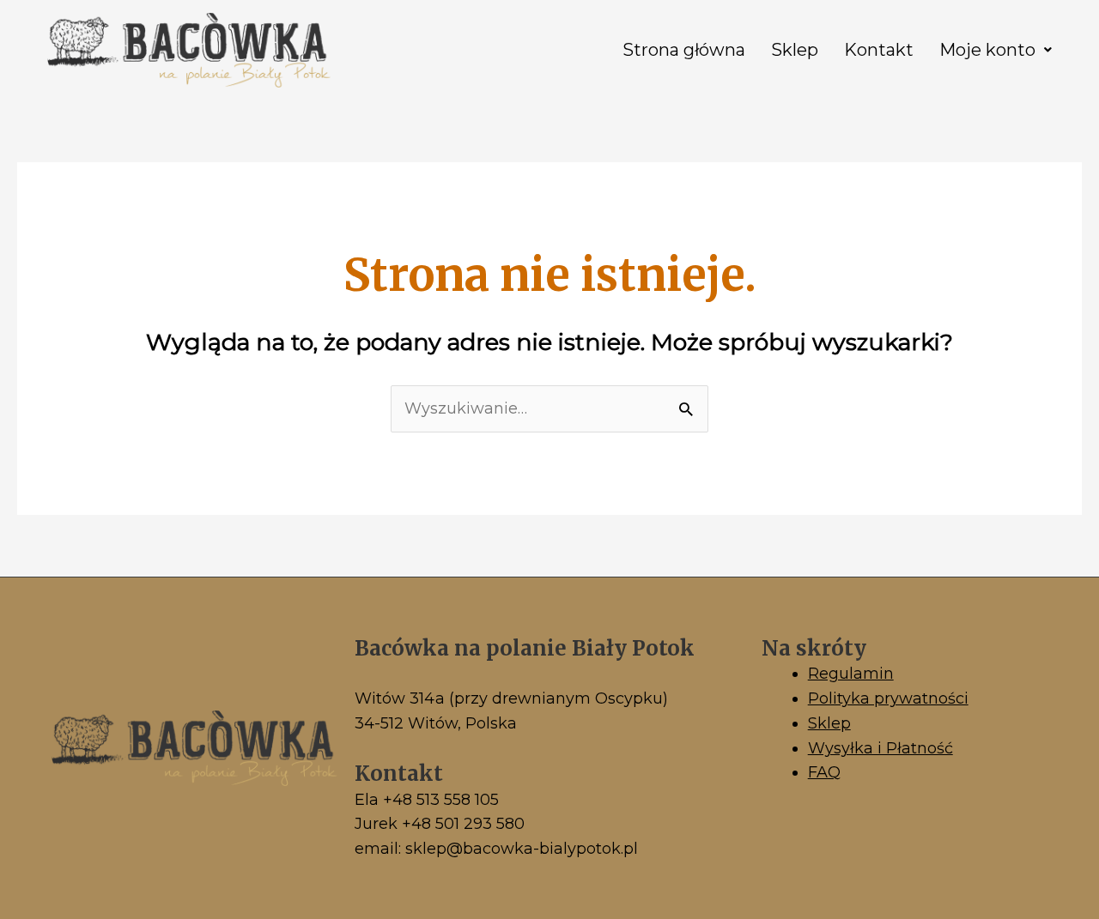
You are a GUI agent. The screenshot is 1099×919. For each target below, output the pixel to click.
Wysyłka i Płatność (880, 748)
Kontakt (879, 49)
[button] (995, 49)
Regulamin (851, 673)
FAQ (824, 772)
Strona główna (683, 49)
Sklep (794, 49)
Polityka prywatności (888, 698)
